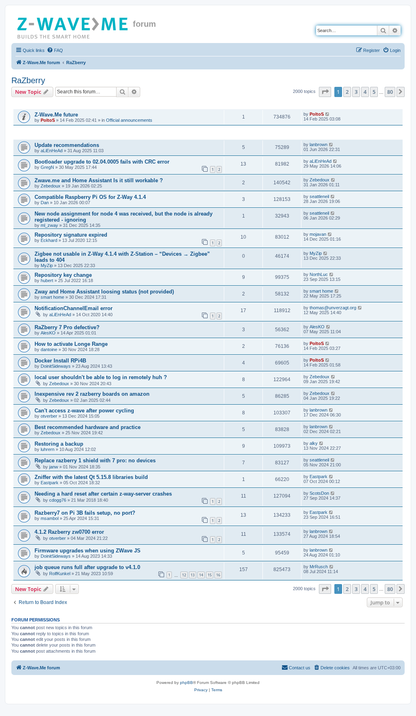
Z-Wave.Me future (56, 115)
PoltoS (48, 120)
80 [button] (390, 91)
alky (314, 443)
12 (184, 575)
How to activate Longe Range (71, 344)
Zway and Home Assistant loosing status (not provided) (104, 292)
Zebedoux (51, 185)
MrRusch (319, 566)
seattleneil (319, 196)
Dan (45, 202)
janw (53, 466)
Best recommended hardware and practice (88, 427)
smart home (52, 297)
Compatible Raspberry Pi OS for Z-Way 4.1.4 (90, 197)
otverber (49, 416)
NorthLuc (319, 274)
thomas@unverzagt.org (333, 307)
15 (210, 575)
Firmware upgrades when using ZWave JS (88, 551)
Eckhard (49, 240)
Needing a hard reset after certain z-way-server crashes (103, 494)
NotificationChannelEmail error (74, 308)
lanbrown (318, 144)
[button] (325, 92)
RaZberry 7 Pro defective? (67, 327)
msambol (49, 518)
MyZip (47, 265)
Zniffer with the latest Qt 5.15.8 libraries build (91, 477)
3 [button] (356, 91)
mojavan (318, 234)
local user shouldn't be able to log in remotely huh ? (101, 377)
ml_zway (49, 225)
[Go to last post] (327, 114)
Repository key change (63, 275)
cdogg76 (57, 500)
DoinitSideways (56, 366)
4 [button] (365, 91)
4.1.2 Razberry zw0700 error (69, 532)
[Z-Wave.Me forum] (73, 26)
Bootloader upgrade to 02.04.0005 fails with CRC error (102, 162)
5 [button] (374, 91)
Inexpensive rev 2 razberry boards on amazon (92, 394)
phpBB (186, 682)
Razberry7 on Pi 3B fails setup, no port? (85, 513)
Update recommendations (67, 145)
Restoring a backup (59, 444)
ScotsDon (319, 493)
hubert (47, 280)
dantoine (49, 349)
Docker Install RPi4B (60, 361)
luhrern (47, 449)
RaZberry (28, 80)
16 (218, 575)
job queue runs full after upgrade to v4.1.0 (87, 567)
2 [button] (347, 91)
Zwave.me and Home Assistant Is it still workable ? (99, 180)
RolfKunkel (59, 573)
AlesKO (48, 332)
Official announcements (129, 120)
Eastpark (49, 482)
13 (193, 575)
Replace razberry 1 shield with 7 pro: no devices (95, 460)
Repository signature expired (71, 235)
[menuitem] (55, 50)
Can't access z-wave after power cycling (84, 411)
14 (201, 575)
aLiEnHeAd (52, 150)
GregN (47, 167)
